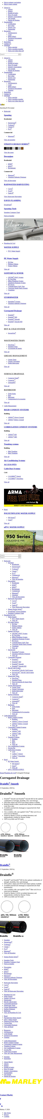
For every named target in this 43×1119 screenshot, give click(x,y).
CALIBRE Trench (14, 476)
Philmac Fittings (13, 264)
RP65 (10, 166)
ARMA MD (12, 437)
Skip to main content (10, 4)
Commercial (16, 575)
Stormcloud (12, 123)
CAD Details (8, 1034)
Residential (15, 564)
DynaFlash (8, 205)
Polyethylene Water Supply (12, 1018)
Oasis (10, 520)
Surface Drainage (13, 694)
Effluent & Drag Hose (11, 1021)
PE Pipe (10, 262)
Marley (2, 104)
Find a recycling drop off (16, 51)
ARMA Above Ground (16, 417)
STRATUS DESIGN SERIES (16, 144)
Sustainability (8, 22)
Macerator (11, 397)
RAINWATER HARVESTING (16, 184)
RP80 (10, 164)
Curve (10, 189)
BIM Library (12, 36)
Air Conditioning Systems (16, 746)
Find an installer (9, 964)
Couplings (11, 290)
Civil (13, 751)
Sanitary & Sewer (13, 631)
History (10, 11)
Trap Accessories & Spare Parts (22, 682)
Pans (9, 395)
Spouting (11, 563)
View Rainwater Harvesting (13, 196)
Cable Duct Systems (14, 750)
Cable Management (10, 715)
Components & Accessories (16, 399)
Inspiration (7, 42)
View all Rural (8, 1027)
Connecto (11, 380)
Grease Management (14, 685)
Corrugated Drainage (14, 657)
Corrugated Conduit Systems (17, 727)
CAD (10, 34)
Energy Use (12, 27)
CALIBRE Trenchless (15, 478)
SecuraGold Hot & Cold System (23, 672)
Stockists (7, 1057)
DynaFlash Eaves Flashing (17, 611)
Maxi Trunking (13, 453)
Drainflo (11, 315)
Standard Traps (13, 346)
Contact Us (7, 43)
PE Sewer (11, 284)
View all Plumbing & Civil (12, 1012)
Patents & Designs (14, 20)
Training (10, 40)
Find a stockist (12, 47)
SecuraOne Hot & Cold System (22, 670)
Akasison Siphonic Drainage (17, 177)
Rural (6, 759)
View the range (9, 152)
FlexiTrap (11, 345)
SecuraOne (12, 333)
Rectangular (12, 168)
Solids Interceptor (13, 363)
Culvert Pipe (8, 1023)
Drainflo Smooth (14, 319)
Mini (13, 741)
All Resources (12, 33)
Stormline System (14, 301)
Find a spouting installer (15, 49)
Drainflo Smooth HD (15, 322)
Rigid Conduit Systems (15, 717)
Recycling (11, 25)
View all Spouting (9, 953)
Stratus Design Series (15, 609)
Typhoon (11, 125)
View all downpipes (18, 597)
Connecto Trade (13, 378)
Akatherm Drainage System (17, 283)
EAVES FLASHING (12, 200)
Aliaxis (10, 9)
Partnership (11, 29)
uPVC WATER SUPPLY (16, 769)
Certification (12, 24)
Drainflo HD (12, 317)
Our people (11, 18)
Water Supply (12, 617)
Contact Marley (6, 1095)
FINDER (7, 45)
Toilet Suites (12, 394)
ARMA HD (12, 435)
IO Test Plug (12, 279)
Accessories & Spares (15, 348)
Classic (15, 571)
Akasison (15, 595)
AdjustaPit (12, 382)
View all (6, 269)
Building (15, 719)
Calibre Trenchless (18, 756)
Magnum (11, 136)
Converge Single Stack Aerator (18, 288)
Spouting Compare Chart (12, 212)
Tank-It (11, 193)
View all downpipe (10, 180)
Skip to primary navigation (12, 2)
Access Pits (11, 748)
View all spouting (9, 140)
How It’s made (12, 15)
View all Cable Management (13, 1053)
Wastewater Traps (13, 676)
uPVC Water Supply (10, 1019)
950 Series (12, 517)
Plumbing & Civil (9, 615)
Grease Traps (12, 359)
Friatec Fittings (12, 266)
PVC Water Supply (14, 251)
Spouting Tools (10, 209)
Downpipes (8, 156)
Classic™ (11, 127)
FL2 (10, 129)
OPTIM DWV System (15, 277)
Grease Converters (14, 361)
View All (15, 674)
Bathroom (11, 705)
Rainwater (7, 561)
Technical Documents (15, 38)
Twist (10, 191)
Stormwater (11, 650)
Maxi (13, 742)
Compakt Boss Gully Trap (16, 286)
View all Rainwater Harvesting (14, 991)
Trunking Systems (13, 737)
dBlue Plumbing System (15, 281)
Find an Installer (9, 216)
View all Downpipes (10, 979)
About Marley (8, 1062)
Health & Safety (13, 13)
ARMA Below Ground (16, 420)
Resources (7, 31)
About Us (7, 7)
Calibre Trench (17, 754)
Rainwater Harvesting (15, 598)
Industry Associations (15, 16)
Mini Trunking (12, 451)
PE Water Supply (11, 258)
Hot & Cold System (14, 668)
